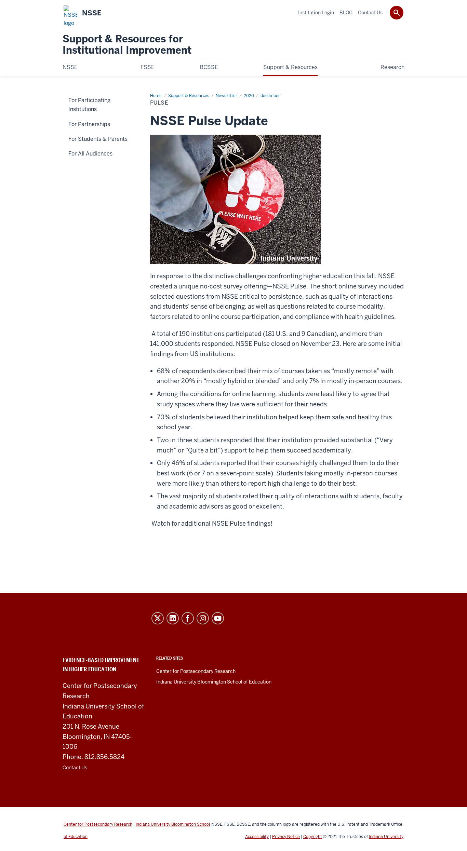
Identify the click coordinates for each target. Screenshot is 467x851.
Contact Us (75, 768)
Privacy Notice (286, 836)
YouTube (218, 618)
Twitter (157, 618)
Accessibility (257, 836)
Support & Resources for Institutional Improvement (127, 44)
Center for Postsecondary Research (196, 671)
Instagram (203, 618)
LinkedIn (172, 618)
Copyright (312, 836)
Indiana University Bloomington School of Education (213, 682)
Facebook (188, 618)
